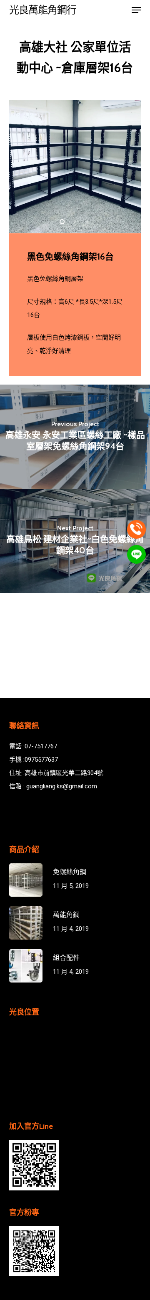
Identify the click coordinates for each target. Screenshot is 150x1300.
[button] (136, 10)
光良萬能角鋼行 (42, 10)
